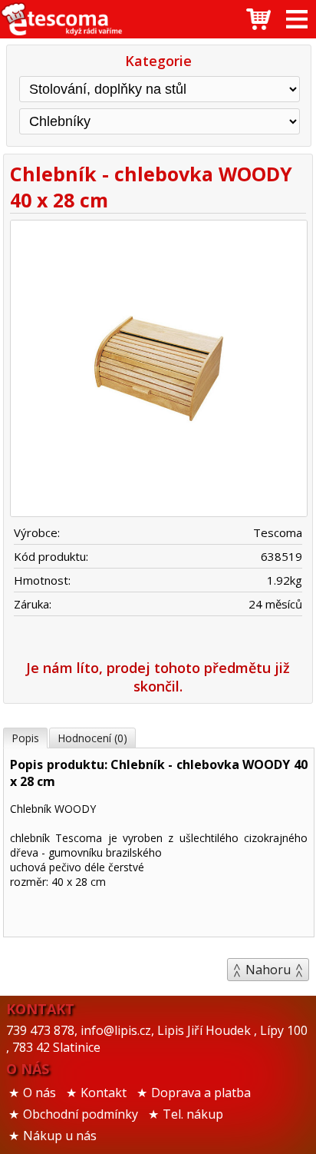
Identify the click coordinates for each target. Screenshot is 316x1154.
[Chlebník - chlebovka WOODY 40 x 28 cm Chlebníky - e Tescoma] (61, 19)
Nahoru (268, 969)
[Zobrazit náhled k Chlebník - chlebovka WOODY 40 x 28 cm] (158, 371)
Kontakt (104, 1092)
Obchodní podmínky (80, 1114)
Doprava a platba (201, 1092)
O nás (39, 1092)
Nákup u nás (60, 1135)
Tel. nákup (193, 1114)
